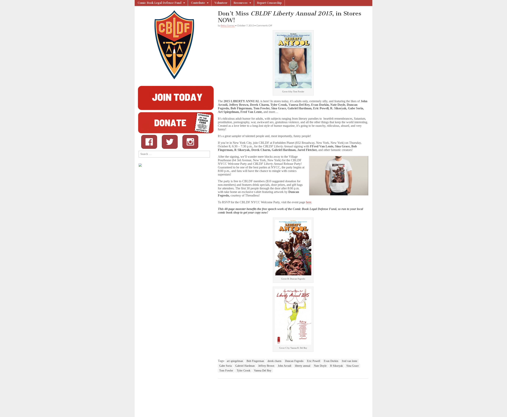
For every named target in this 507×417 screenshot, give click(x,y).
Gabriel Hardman (245, 365)
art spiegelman (235, 361)
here (308, 202)
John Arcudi (284, 365)
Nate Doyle (320, 365)
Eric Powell (313, 361)
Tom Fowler (226, 370)
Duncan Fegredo (294, 361)
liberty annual (302, 365)
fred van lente (349, 361)
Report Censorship (269, 3)
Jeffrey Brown (266, 365)
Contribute (198, 3)
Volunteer (221, 3)
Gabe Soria (225, 365)
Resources (241, 3)
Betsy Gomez (228, 25)
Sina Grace (352, 365)
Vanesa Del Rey (262, 370)
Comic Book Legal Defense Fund (159, 3)
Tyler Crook (243, 370)
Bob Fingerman (255, 361)
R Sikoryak (336, 365)
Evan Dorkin (331, 361)
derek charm (274, 361)
